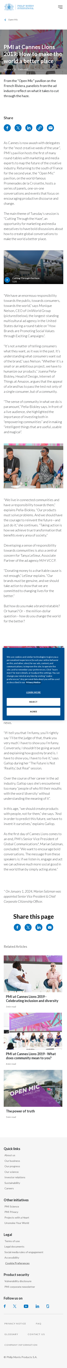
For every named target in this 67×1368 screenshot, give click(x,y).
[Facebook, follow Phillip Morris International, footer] (5, 1306)
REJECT (33, 702)
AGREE (33, 711)
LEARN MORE (33, 692)
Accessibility (11, 1257)
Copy (39, 127)
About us (9, 1155)
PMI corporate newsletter (19, 1286)
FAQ (38, 1323)
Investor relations (14, 1177)
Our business (12, 1160)
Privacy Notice (33, 682)
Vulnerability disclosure (17, 1281)
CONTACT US (36, 1334)
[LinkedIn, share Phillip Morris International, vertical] (28, 127)
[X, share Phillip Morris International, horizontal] (28, 927)
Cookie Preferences (17, 1263)
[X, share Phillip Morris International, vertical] (18, 127)
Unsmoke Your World (16, 1222)
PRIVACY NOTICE (15, 1323)
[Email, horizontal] (49, 927)
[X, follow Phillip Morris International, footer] (14, 1306)
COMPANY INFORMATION (21, 1344)
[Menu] (60, 7)
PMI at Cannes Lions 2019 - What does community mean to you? (31, 1056)
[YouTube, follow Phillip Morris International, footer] (26, 1306)
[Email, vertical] (50, 127)
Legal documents (14, 1246)
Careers (9, 1188)
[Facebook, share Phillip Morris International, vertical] (7, 127)
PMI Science (11, 1206)
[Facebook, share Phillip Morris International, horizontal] (17, 927)
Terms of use (12, 1241)
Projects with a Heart (16, 1217)
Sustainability (12, 1182)
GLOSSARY (11, 1334)
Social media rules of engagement (23, 1252)
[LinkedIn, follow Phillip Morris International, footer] (37, 1306)
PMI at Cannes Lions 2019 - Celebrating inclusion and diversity (32, 999)
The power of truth (20, 1111)
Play (33, 267)
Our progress (12, 1166)
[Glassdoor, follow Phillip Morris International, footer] (48, 1306)
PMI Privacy (11, 1211)
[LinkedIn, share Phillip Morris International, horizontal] (38, 927)
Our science (11, 1171)
